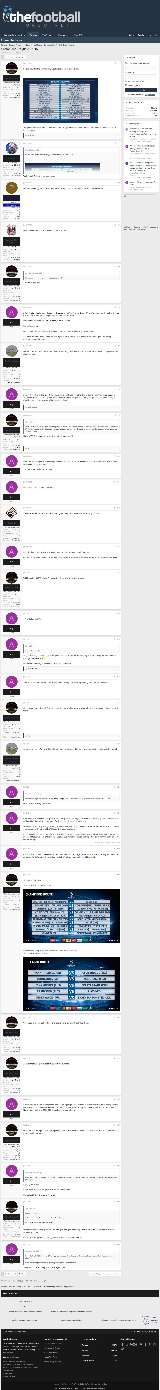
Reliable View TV (9, 1376)
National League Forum (52, 1361)
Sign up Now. (8, 1352)
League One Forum (51, 1352)
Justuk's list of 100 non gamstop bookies (24, 1312)
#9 (119, 415)
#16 (118, 639)
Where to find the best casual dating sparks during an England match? (142, 148)
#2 (119, 143)
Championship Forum (52, 1348)
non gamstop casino (154, 1320)
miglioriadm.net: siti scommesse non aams (118, 1320)
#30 (118, 1244)
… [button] (12, 57)
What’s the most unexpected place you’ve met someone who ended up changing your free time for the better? (143, 166)
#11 (118, 482)
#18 (118, 702)
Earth (18, 216)
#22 (118, 849)
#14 (118, 572)
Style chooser (9, 1331)
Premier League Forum (52, 1343)
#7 (119, 346)
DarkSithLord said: (32, 150)
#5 (119, 266)
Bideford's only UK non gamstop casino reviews (71, 1312)
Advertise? (15, 1357)
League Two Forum (51, 1357)
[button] (54, 34)
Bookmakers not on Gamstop (14, 1361)
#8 (119, 389)
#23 (118, 875)
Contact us (132, 1331)
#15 (118, 613)
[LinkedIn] (18, 1281)
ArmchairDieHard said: (33, 273)
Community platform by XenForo (73, 1384)
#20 (118, 787)
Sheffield (17, 378)
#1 (119, 63)
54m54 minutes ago (69, 950)
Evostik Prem (15, 258)
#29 (118, 1202)
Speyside (17, 173)
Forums (33, 35)
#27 (118, 1125)
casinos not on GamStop (71, 1320)
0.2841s (87, 1388)
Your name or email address (137, 63)
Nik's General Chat (136, 189)
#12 (118, 508)
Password (129, 72)
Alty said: (28, 422)
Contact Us (78, 35)
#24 (118, 1017)
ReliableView (7, 1373)
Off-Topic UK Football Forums (141, 141)
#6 (119, 307)
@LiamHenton (15, 97)
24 (15, 57)
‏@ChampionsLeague (41, 950)
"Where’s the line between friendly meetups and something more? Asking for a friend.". (143, 132)
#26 (118, 1099)
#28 (118, 1166)
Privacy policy (142, 1331)
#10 (118, 456)
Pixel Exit (104, 1384)
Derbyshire (16, 93)
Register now (150, 95)
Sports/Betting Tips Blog (14, 35)
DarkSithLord (8, 52)
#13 (118, 547)
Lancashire (16, 538)
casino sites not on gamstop (24, 1320)
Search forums (16, 40)
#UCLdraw (46, 885)
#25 (118, 1058)
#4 (119, 225)
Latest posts (135, 123)
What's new (47, 35)
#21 (118, 813)
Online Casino (8, 1370)
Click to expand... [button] (72, 171)
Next (21, 57)
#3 (119, 183)
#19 (118, 743)
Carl (155, 115)
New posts (5, 40)
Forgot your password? (135, 81)
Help (151, 1331)
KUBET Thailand (25, 1302)
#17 (118, 677)
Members (62, 35)
